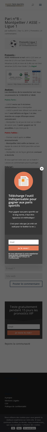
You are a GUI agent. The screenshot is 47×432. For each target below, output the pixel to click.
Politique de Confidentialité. (19, 257)
